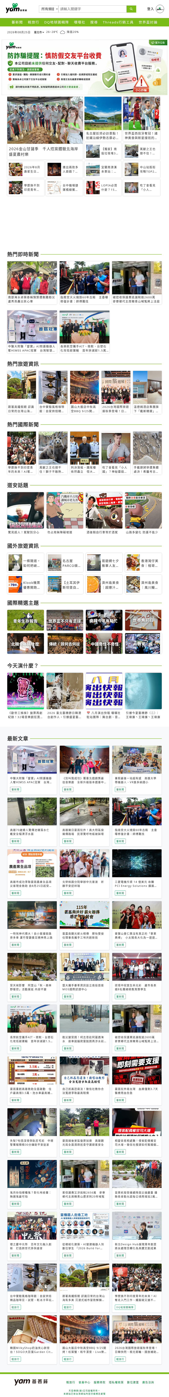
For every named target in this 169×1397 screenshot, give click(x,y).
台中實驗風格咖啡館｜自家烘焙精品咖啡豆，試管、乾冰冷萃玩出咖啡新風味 (31, 1300)
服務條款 (100, 1382)
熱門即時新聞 (23, 254)
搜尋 (94, 22)
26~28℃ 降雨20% (62, 32)
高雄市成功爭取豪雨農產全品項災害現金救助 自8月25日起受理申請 (31, 886)
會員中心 (84, 1382)
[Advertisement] (84, 224)
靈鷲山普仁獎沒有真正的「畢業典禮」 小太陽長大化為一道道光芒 (136, 937)
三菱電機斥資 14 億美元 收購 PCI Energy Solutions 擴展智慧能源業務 (136, 886)
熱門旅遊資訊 (23, 363)
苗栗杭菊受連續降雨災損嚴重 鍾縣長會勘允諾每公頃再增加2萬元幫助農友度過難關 (136, 1196)
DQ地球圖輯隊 (56, 22)
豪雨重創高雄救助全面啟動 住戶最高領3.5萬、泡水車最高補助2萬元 (31, 1093)
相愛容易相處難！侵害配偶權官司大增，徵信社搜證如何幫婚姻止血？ (135, 1144)
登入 (150, 9)
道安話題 (17, 485)
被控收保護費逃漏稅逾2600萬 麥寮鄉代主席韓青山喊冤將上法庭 (136, 1041)
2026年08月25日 (19, 32)
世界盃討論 (148, 22)
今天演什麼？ (23, 665)
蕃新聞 (17, 22)
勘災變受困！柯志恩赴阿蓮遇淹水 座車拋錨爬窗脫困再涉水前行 (83, 1041)
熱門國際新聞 (23, 424)
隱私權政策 (116, 1382)
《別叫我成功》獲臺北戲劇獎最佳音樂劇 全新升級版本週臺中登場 (83, 782)
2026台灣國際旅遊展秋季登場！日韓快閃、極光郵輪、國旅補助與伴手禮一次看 (136, 1352)
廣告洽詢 (148, 1382)
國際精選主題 (23, 602)
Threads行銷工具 (118, 22)
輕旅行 (33, 22)
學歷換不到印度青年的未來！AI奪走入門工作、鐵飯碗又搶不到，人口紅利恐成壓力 (136, 1300)
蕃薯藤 (15, 8)
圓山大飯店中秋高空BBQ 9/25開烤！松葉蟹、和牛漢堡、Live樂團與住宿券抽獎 (84, 1352)
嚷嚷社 (79, 22)
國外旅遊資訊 (23, 545)
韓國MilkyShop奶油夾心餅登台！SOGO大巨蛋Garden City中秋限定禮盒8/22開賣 (31, 1352)
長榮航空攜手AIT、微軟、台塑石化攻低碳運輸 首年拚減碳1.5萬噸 (32, 1041)
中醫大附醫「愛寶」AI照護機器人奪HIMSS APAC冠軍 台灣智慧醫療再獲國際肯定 (31, 782)
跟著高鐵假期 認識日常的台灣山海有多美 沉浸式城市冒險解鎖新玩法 (83, 1300)
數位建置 (133, 1382)
